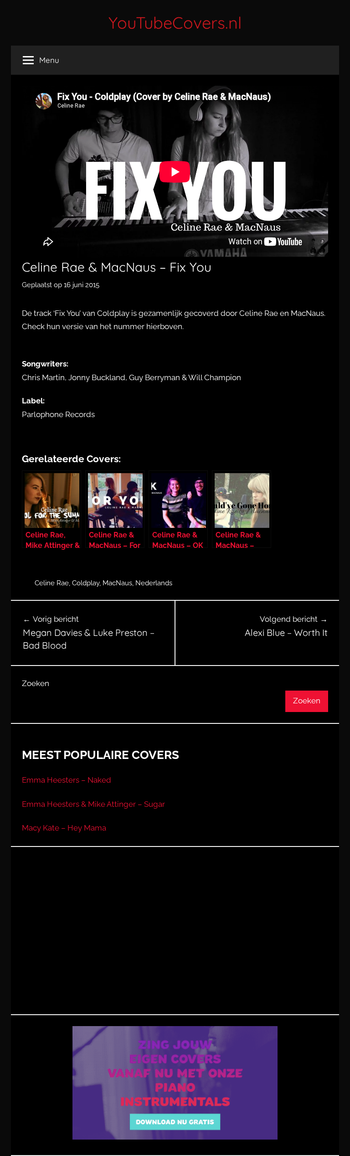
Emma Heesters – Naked (66, 779)
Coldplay (85, 583)
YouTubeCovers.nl (175, 22)
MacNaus (117, 583)
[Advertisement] (175, 942)
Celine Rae (52, 583)
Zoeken (35, 683)
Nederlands (153, 583)
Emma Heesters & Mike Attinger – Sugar (93, 804)
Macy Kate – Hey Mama (64, 827)
